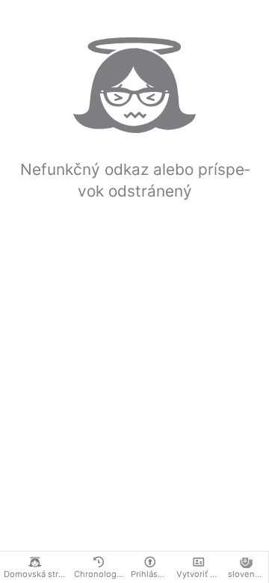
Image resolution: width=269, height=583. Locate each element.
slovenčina (248, 574)
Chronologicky (101, 574)
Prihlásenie (152, 574)
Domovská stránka (37, 574)
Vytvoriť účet (200, 574)
